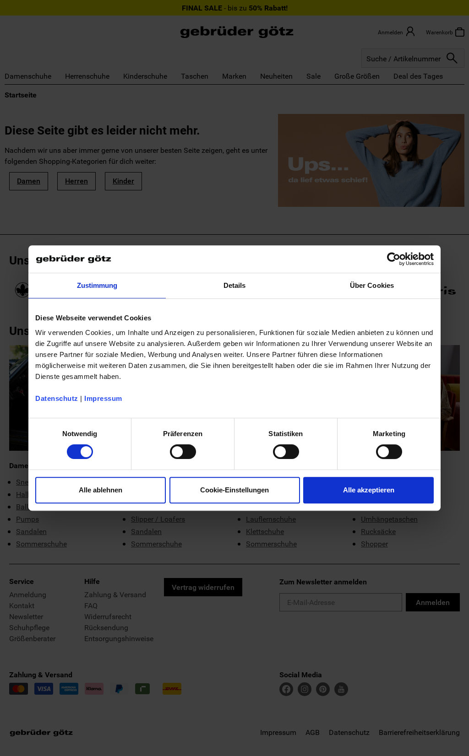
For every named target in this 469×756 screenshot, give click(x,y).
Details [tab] (235, 285)
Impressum (103, 398)
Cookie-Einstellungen (234, 490)
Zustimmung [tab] (97, 285)
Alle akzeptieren (368, 490)
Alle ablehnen (100, 490)
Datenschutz (56, 398)
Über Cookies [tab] (372, 285)
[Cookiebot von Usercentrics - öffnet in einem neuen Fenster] (394, 259)
